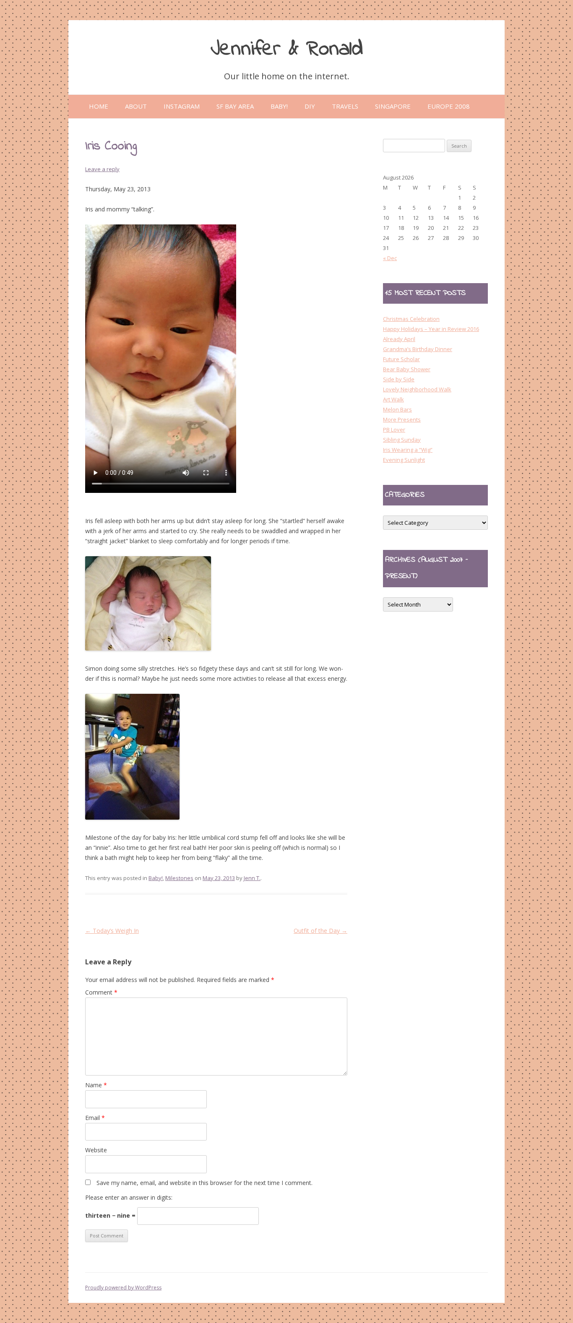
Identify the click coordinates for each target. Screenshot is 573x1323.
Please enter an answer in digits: (128, 1197)
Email (95, 1118)
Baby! (155, 878)
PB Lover (394, 429)
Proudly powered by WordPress (123, 1287)
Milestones (179, 878)
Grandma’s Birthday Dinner (417, 349)
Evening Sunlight (404, 460)
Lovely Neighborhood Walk (417, 389)
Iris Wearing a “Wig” (407, 449)
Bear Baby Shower (406, 369)
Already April (399, 339)
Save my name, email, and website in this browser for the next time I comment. (204, 1183)
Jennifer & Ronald (287, 49)
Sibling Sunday (402, 439)
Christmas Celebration (411, 319)
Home (98, 106)
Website (96, 1150)
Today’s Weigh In (112, 931)
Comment (101, 992)
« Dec (390, 258)
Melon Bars (397, 409)
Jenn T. (252, 878)
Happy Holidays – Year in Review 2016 (431, 329)
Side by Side (398, 379)
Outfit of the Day (320, 931)
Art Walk (393, 399)
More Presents (402, 419)
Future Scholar (401, 359)
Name (96, 1085)
